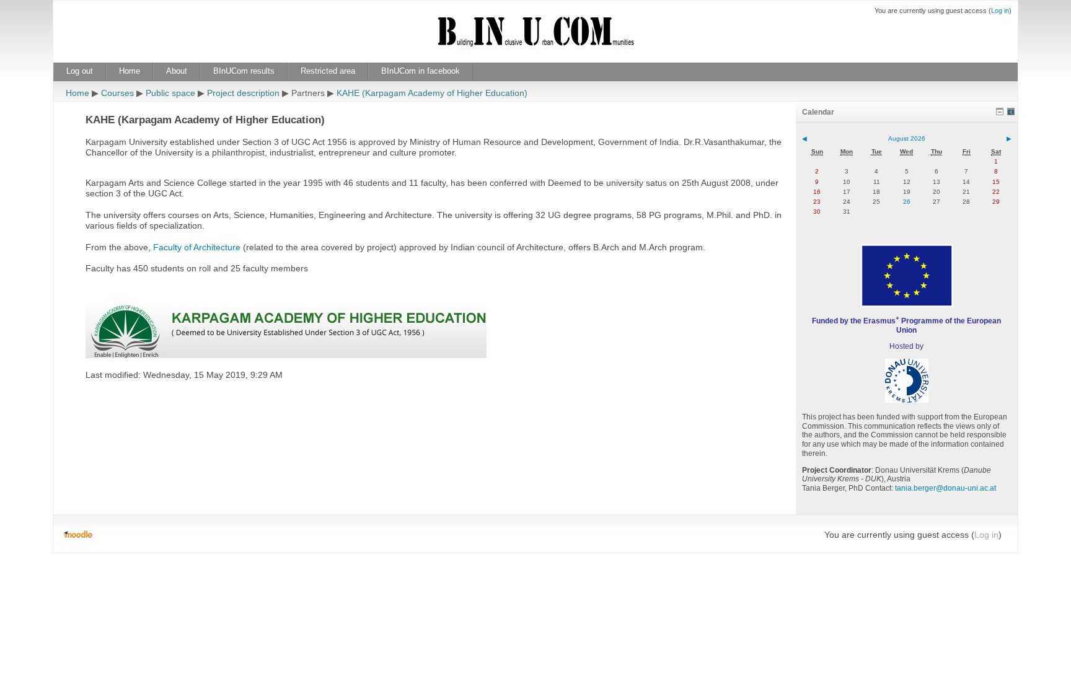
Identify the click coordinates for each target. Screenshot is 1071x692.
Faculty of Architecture (196, 247)
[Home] (535, 38)
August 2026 (906, 138)
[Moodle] (77, 535)
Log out (79, 71)
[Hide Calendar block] (999, 111)
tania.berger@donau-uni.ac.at (945, 488)
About (176, 71)
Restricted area (328, 71)
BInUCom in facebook (420, 71)
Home (129, 71)
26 (906, 201)
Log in (1000, 10)
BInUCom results (244, 71)
